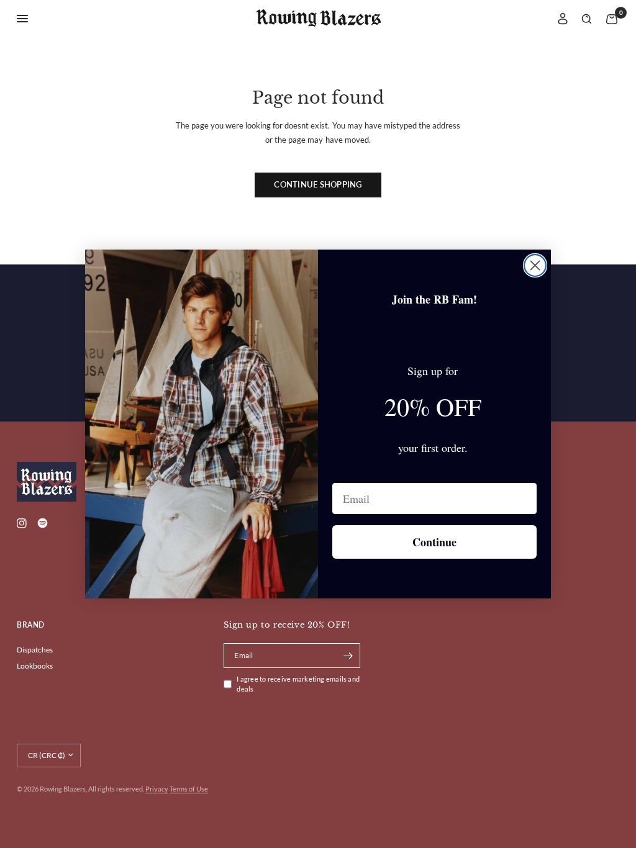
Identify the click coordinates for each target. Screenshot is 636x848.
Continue (434, 542)
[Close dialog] (535, 265)
